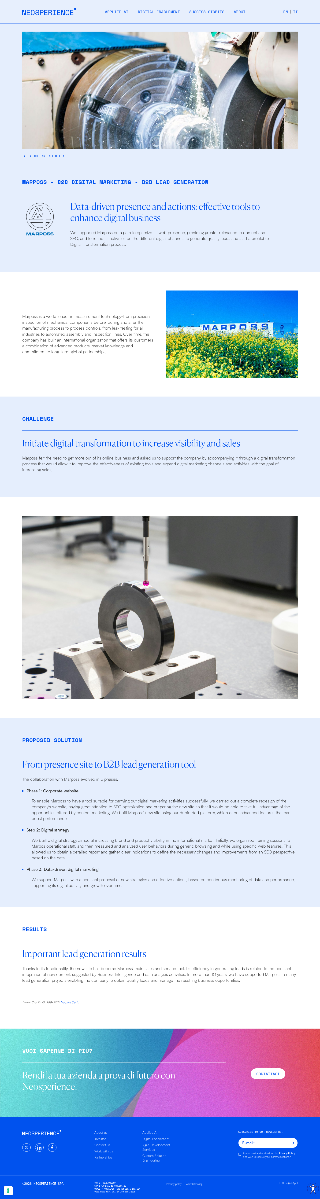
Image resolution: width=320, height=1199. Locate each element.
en (285, 12)
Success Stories (47, 155)
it (295, 12)
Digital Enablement (159, 12)
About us (100, 1132)
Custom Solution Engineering (154, 1158)
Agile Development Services (156, 1147)
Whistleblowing (194, 1183)
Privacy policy (174, 1183)
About (240, 12)
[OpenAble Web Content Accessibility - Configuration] (313, 1188)
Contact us (102, 1145)
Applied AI (116, 12)
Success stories (206, 12)
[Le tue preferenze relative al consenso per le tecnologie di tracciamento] (8, 1190)
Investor (100, 1139)
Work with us (103, 1151)
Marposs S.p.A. (70, 1002)
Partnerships (103, 1157)
